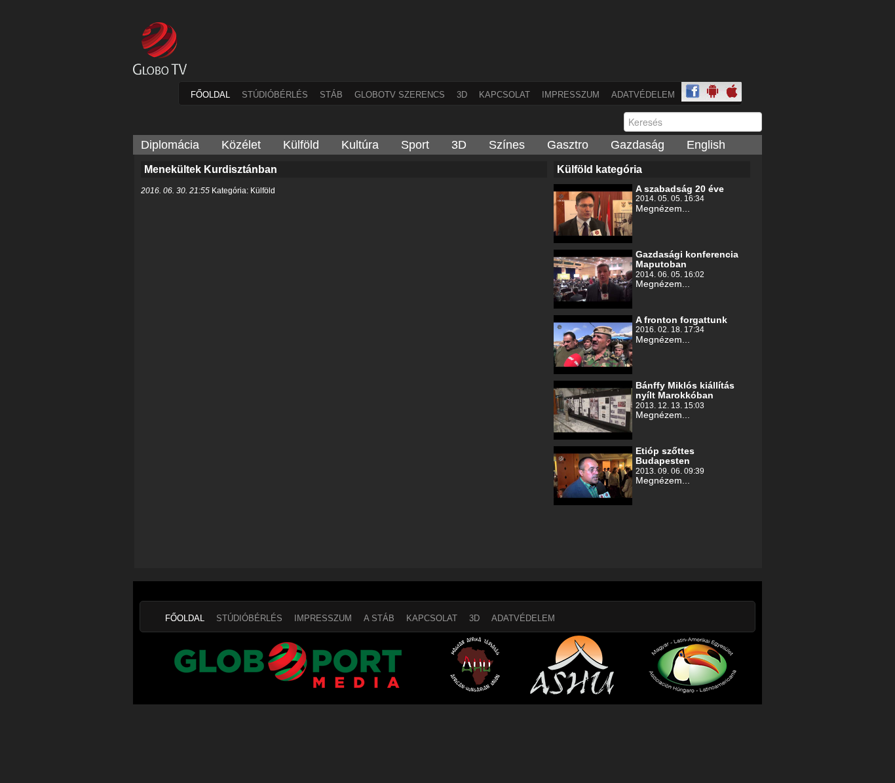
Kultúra (360, 144)
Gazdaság (637, 144)
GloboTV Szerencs (399, 95)
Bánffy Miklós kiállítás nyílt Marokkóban (685, 390)
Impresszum (571, 95)
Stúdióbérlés (275, 95)
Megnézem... (663, 208)
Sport (415, 144)
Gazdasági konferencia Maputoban (687, 259)
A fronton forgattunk (681, 320)
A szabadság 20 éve (680, 188)
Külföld (301, 144)
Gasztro (567, 144)
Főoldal (210, 95)
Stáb (331, 95)
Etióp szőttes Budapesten (665, 456)
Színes (507, 144)
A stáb (379, 618)
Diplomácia (170, 144)
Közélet (241, 144)
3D (462, 95)
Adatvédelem (643, 95)
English (706, 144)
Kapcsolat (504, 95)
